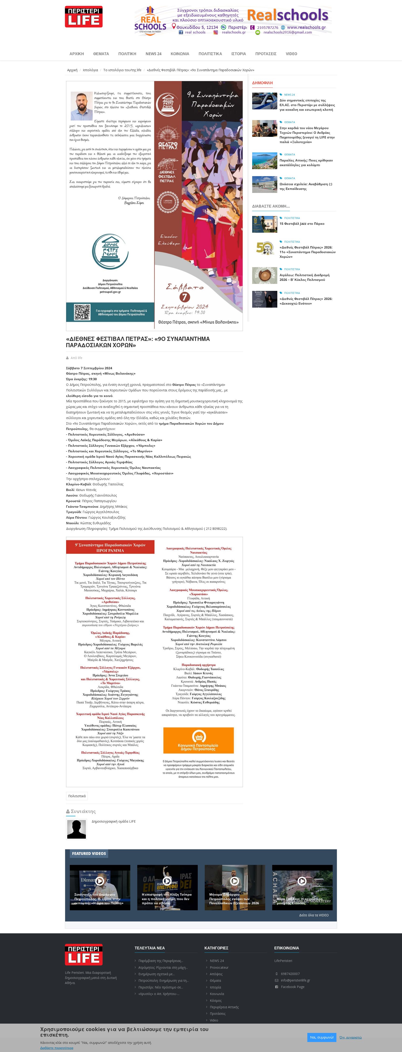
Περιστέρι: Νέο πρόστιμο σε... (160, 987)
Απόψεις (216, 974)
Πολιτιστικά (210, 53)
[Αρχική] (84, 16)
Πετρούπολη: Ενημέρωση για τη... (163, 980)
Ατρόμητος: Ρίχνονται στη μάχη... (163, 967)
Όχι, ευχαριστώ (351, 1037)
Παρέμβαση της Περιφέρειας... (160, 960)
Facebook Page (293, 987)
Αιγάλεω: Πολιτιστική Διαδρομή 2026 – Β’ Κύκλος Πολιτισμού (305, 277)
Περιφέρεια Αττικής (224, 1007)
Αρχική (77, 53)
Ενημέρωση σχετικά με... (156, 974)
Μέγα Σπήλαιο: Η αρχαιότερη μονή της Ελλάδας (300, 901)
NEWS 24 (153, 53)
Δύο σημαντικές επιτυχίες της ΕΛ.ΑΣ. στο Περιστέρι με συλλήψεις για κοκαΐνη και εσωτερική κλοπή (307, 105)
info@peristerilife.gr (295, 980)
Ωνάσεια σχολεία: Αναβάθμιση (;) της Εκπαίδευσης (306, 186)
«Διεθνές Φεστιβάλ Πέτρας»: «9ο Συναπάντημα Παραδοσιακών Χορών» (138, 342)
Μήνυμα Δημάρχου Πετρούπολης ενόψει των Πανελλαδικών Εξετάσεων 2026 (234, 898)
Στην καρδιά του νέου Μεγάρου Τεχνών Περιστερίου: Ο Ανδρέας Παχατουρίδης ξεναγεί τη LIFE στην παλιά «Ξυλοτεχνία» (307, 135)
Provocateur (219, 967)
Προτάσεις (266, 53)
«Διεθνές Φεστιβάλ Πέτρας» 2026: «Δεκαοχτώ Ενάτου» (306, 301)
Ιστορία (238, 53)
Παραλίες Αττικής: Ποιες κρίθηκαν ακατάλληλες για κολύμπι (306, 162)
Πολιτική (127, 53)
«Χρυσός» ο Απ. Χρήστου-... (158, 994)
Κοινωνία (180, 53)
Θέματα (101, 53)
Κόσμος (215, 1000)
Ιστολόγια (90, 70)
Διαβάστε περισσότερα (56, 1048)
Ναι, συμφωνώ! (322, 1037)
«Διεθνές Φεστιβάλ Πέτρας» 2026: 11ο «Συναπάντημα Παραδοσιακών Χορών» (308, 252)
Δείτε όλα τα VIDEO (314, 915)
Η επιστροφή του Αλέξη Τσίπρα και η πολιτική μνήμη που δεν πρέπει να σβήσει (167, 898)
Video (291, 53)
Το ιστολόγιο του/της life (122, 70)
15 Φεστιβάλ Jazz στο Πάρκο (302, 223)
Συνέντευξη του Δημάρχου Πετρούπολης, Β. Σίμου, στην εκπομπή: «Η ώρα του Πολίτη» (99, 898)
